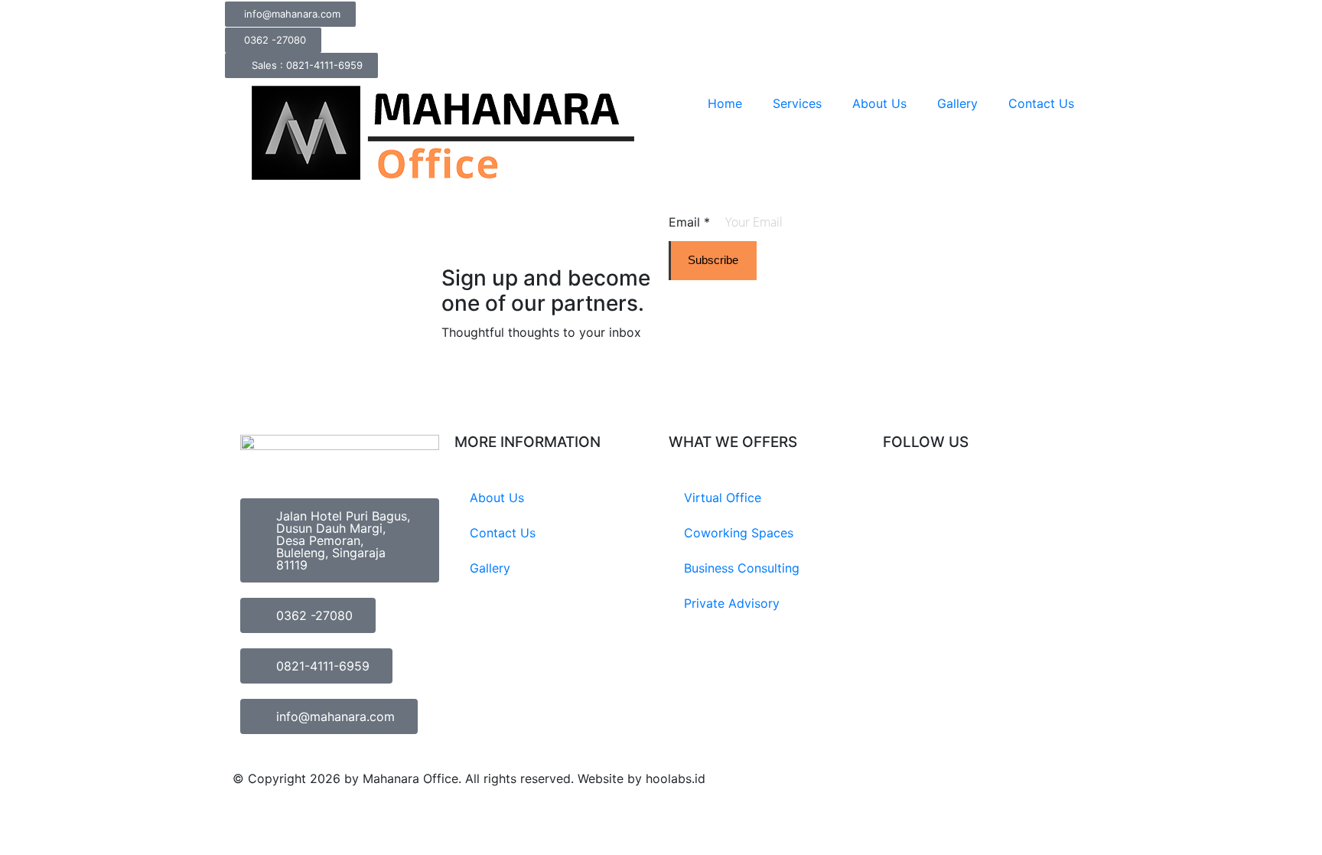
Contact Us (1041, 103)
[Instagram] (902, 499)
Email (689, 222)
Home (725, 103)
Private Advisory (732, 603)
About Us (879, 103)
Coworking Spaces (738, 532)
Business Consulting (741, 568)
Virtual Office (722, 497)
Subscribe (713, 259)
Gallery (957, 103)
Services (797, 103)
